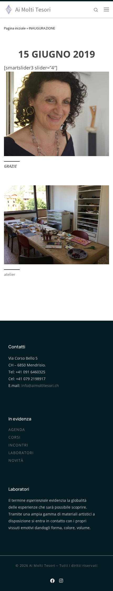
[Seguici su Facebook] (52, 580)
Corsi (14, 437)
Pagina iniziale (15, 28)
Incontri (18, 445)
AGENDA (16, 429)
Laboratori (21, 452)
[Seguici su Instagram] (61, 580)
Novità (15, 460)
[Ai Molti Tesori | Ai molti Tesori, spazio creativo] (8, 8)
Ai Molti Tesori (42, 565)
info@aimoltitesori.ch (40, 385)
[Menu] (106, 9)
